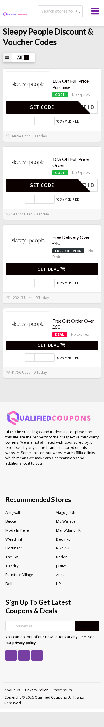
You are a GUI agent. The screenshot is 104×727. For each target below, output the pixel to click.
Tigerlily (11, 566)
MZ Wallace (66, 521)
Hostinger (13, 548)
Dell (8, 583)
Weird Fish (14, 539)
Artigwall (12, 512)
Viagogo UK (65, 512)
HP (58, 583)
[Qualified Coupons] (15, 14)
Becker (11, 521)
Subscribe (87, 626)
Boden (62, 557)
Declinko (63, 539)
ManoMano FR (68, 530)
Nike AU (62, 548)
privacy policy (24, 642)
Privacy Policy (36, 690)
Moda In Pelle (17, 530)
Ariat (60, 574)
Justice (61, 566)
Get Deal (49, 269)
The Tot (11, 557)
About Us (12, 690)
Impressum (62, 690)
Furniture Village (19, 574)
